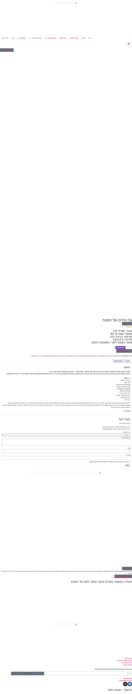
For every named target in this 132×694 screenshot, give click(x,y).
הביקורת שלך (125, 437)
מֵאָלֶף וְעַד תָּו (22, 38)
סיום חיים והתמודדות (72, 356)
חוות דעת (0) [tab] (118, 361)
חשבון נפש (93, 356)
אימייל (128, 455)
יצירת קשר (5, 38)
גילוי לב (110, 356)
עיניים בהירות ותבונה (59, 356)
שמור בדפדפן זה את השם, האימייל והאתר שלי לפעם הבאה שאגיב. (109, 462)
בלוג (13, 38)
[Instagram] (125, 684)
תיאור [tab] (127, 361)
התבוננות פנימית (102, 356)
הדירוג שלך (126, 432)
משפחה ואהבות (84, 356)
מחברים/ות (63, 38)
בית (90, 38)
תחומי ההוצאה (51, 38)
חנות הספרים (74, 38)
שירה (117, 356)
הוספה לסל (120, 347)
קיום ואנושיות (48, 356)
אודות (83, 38)
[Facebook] (130, 684)
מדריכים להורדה (36, 38)
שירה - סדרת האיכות (37, 356)
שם (128, 448)
